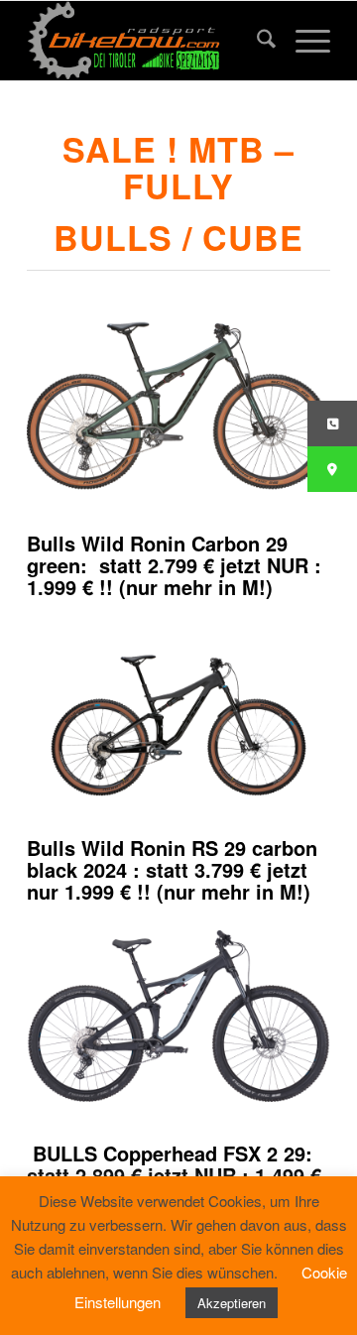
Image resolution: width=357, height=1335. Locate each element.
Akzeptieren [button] (231, 1302)
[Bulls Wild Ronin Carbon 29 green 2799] (178, 405)
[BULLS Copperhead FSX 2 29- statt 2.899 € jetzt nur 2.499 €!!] (178, 1015)
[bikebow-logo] (148, 40)
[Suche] (256, 40)
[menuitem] (256, 40)
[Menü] (303, 40)
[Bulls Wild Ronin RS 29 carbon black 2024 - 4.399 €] (178, 711)
